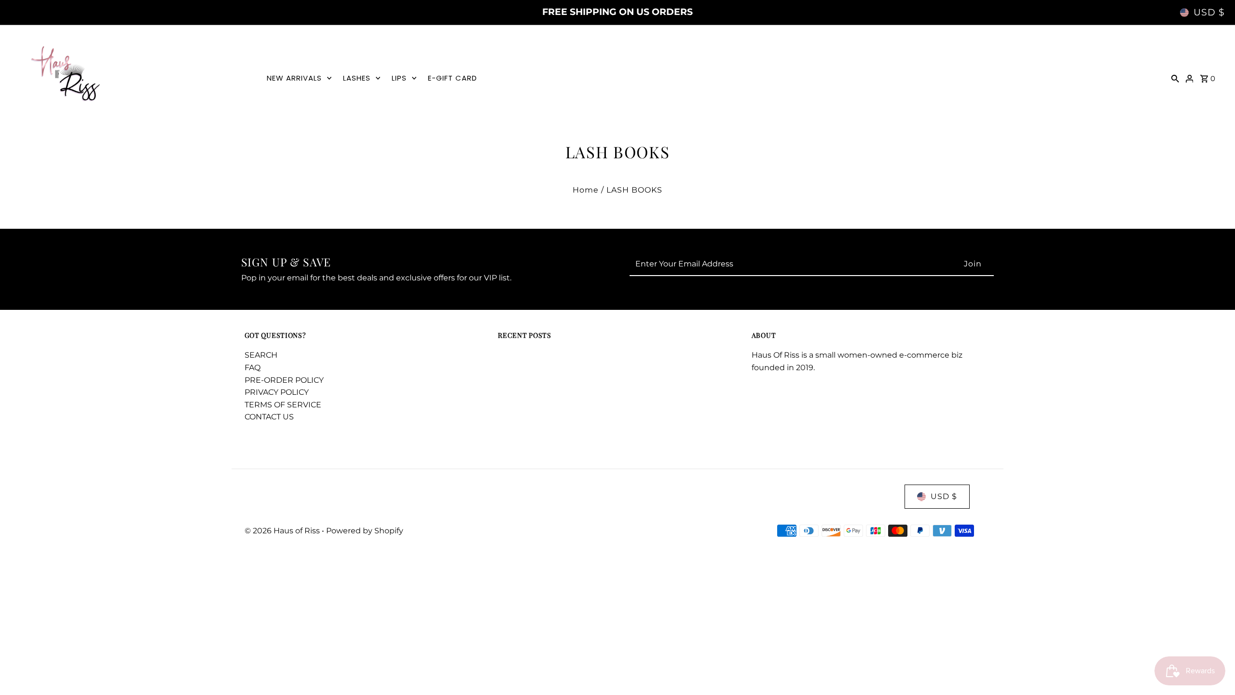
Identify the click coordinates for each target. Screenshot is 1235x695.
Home (586, 190)
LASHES (356, 78)
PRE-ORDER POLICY (284, 380)
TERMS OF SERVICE (283, 404)
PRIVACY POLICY (277, 392)
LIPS (399, 78)
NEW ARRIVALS (294, 78)
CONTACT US (269, 416)
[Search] (1175, 78)
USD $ (1209, 12)
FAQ (253, 367)
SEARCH (261, 355)
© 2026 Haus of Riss (283, 530)
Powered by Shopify (364, 530)
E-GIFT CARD (452, 78)
